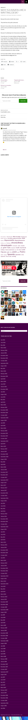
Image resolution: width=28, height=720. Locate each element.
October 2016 (4, 495)
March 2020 (3, 428)
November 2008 (4, 635)
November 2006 (4, 697)
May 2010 (3, 589)
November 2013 (4, 570)
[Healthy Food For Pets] (24, 310)
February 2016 (4, 513)
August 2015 (4, 529)
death (19, 245)
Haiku (9, 247)
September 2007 (4, 672)
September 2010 (4, 583)
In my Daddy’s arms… (6, 111)
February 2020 (4, 430)
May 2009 (3, 620)
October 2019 (4, 438)
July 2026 (3, 340)
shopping (5, 254)
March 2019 (3, 446)
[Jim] (17, 295)
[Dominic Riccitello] (6, 310)
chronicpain (6, 245)
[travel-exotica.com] (2, 291)
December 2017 (4, 472)
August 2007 (4, 674)
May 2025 (3, 368)
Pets (11, 252)
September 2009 (4, 609)
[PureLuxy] (9, 313)
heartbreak (23, 247)
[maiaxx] (24, 313)
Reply (5, 149)
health (17, 247)
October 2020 (4, 415)
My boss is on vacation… (6, 85)
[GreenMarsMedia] (6, 295)
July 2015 (3, 531)
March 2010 (3, 594)
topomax (3, 256)
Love (23, 250)
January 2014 (4, 565)
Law (16, 249)
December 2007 (4, 664)
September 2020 (4, 417)
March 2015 (3, 542)
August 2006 (4, 705)
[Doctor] (2, 302)
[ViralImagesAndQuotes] (13, 299)
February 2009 (4, 627)
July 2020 (3, 423)
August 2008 (4, 643)
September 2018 (4, 456)
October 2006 (4, 700)
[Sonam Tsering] (20, 310)
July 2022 (3, 391)
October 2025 (4, 360)
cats (5, 243)
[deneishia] (2, 295)
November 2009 (4, 604)
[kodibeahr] (20, 313)
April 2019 (3, 443)
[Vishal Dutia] (9, 295)
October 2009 (4, 607)
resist (2, 254)
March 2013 (3, 581)
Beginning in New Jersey (5, 714)
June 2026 (3, 342)
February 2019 (4, 448)
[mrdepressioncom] (13, 306)
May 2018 (3, 461)
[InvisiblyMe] (24, 302)
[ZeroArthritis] (24, 291)
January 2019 (4, 451)
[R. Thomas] (17, 306)
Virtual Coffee (8, 256)
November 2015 (4, 521)
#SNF (23, 238)
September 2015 (4, 526)
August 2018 (4, 459)
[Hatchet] (2, 313)
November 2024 (4, 376)
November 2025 (4, 358)
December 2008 (4, 633)
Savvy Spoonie (12, 15)
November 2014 (4, 552)
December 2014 (4, 550)
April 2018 (3, 464)
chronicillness (17, 242)
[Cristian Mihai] (2, 317)
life (17, 249)
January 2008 (4, 661)
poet (18, 252)
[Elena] (6, 306)
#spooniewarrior (20, 240)
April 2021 (3, 402)
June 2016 (3, 506)
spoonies (18, 254)
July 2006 (3, 708)
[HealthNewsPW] (13, 291)
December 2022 (4, 389)
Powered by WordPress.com (16, 714)
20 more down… (4, 80)
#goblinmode (24, 236)
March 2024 (3, 381)
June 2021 (3, 397)
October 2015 (4, 524)
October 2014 (4, 555)
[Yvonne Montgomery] (9, 310)
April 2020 (3, 425)
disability (23, 245)
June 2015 (3, 534)
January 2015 (4, 547)
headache (13, 247)
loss (20, 249)
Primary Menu (26, 1)
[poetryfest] (2, 306)
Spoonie (11, 254)
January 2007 (4, 692)
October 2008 (4, 638)
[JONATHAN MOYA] (13, 310)
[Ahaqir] (13, 313)
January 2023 (4, 386)
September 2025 (4, 363)
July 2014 (3, 557)
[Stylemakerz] (17, 302)
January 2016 (4, 516)
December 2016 (4, 493)
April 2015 (3, 539)
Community (14, 245)
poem (14, 252)
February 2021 (4, 407)
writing (14, 256)
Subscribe (23, 100)
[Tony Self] (17, 313)
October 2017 (4, 477)
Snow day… (3, 116)
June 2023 (3, 384)
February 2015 (4, 544)
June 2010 (3, 586)
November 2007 (4, 666)
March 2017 (3, 485)
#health (2, 238)
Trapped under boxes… (19, 80)
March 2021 (3, 404)
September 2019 (4, 441)
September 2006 (4, 703)
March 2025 (3, 371)
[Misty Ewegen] (6, 302)
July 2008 (3, 646)
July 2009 (3, 614)
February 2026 (4, 350)
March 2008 (3, 656)
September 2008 (4, 640)
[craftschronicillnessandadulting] (17, 291)
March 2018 (3, 467)
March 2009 (3, 625)
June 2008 (3, 648)
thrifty (22, 254)
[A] (17, 310)
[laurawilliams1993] (9, 306)
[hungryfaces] (20, 295)
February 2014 (4, 563)
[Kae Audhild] (2, 310)
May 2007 (3, 682)
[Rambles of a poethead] (17, 299)
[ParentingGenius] (20, 299)
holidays (3, 249)
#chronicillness (3, 236)
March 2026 (3, 347)
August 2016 (4, 500)
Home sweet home (9, 249)
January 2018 (4, 469)
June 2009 (3, 617)
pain (8, 252)
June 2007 (3, 679)
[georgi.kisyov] (9, 302)
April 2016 (3, 511)
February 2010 (4, 596)
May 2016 (3, 508)
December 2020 (4, 410)
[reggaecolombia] (24, 295)
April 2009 (3, 622)
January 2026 (4, 352)
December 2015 (4, 518)
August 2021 (4, 394)
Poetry (22, 252)
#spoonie (2, 240)
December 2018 (4, 454)
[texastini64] (20, 291)
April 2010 (3, 591)
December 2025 (4, 355)
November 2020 (4, 412)
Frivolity (3, 7)
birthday (2, 243)
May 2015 (3, 537)
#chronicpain (9, 236)
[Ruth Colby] (2, 299)
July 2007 (3, 677)
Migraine (3, 252)
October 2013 (4, 573)
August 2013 (4, 578)
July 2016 (3, 503)
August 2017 (4, 482)
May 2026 (3, 345)
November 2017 (4, 474)
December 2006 (4, 695)
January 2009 (4, 630)
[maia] (24, 306)
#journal (5, 238)
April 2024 (3, 378)
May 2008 (3, 651)
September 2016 (4, 498)
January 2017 (4, 490)
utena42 (5, 128)
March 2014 (3, 560)
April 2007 (3, 684)
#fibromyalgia (17, 236)
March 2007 (3, 687)
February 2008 (4, 659)
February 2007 (4, 690)
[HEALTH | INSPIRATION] (9, 291)
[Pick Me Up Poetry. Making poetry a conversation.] (6, 299)
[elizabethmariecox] (20, 306)
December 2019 (4, 433)
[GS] (13, 295)
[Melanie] (6, 291)
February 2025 (4, 373)
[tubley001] (20, 302)
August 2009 (4, 612)
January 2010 (4, 599)
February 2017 (4, 487)
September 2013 (4, 576)
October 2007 (4, 669)
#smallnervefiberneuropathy (14, 238)
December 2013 (4, 568)
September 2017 (4, 480)
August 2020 (4, 420)
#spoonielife (9, 240)
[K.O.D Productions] (24, 299)
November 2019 (4, 435)
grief (4, 248)
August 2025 (4, 365)
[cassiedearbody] (6, 313)
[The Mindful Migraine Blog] (13, 302)
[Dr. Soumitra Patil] (9, 299)
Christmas (8, 243)
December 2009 (4, 601)
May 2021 (3, 399)
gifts (2, 247)
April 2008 (3, 653)
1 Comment (18, 15)
